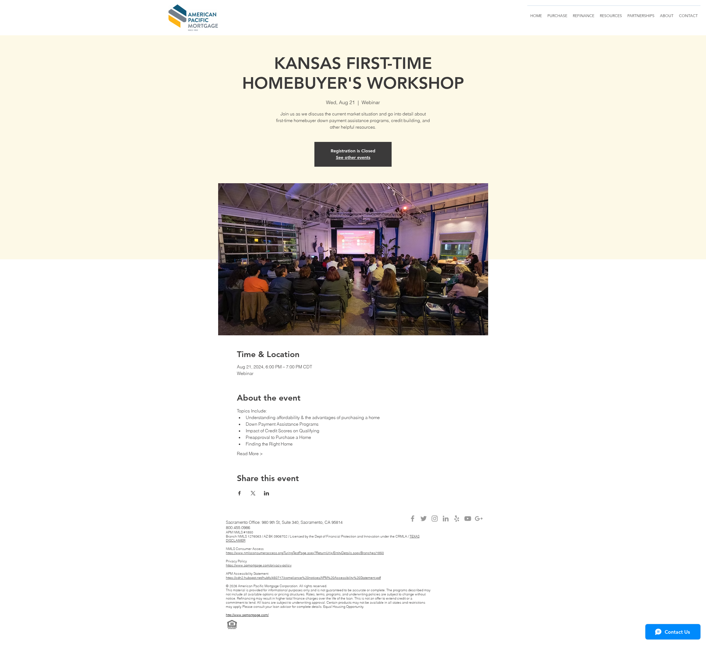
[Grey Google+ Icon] (479, 518)
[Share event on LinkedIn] (266, 493)
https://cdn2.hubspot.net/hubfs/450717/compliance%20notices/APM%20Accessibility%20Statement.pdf (303, 578)
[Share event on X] (253, 493)
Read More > (250, 453)
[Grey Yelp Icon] (457, 518)
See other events (353, 157)
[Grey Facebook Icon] (412, 518)
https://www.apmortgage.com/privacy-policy (259, 565)
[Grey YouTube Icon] (468, 518)
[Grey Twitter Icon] (423, 518)
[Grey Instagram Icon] (434, 518)
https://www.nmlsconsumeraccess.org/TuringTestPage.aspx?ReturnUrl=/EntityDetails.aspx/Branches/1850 (305, 553)
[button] (641, 13)
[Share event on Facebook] (239, 493)
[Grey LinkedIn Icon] (446, 518)
